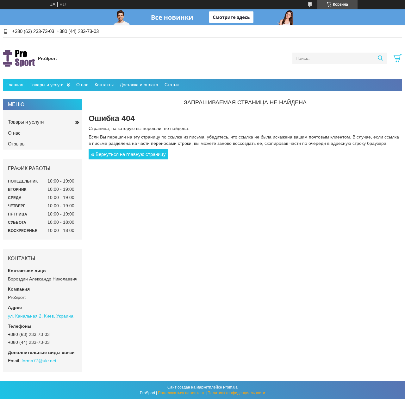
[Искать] (380, 58)
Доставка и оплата (139, 84)
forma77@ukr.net (39, 360)
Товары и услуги (47, 84)
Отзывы (17, 143)
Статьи (172, 84)
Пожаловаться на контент (181, 393)
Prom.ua (230, 387)
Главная (14, 84)
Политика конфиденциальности (236, 393)
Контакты (104, 84)
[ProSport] (19, 58)
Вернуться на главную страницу (131, 154)
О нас (82, 84)
